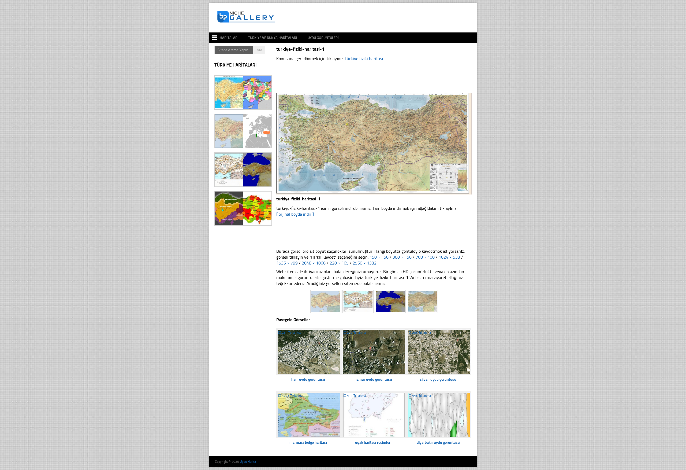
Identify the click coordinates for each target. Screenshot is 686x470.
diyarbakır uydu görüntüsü (438, 442)
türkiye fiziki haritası (364, 58)
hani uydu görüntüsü (308, 379)
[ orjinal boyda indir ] (295, 214)
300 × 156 (402, 257)
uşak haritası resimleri (373, 442)
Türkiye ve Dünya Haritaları (272, 38)
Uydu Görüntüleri (323, 38)
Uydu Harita (248, 462)
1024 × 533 (449, 257)
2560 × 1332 (364, 263)
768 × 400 (425, 257)
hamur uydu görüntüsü (373, 379)
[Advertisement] (376, 18)
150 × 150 (379, 257)
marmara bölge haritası (308, 442)
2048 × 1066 (314, 263)
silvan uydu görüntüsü (438, 379)
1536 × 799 (287, 263)
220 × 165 (339, 263)
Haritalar (228, 38)
